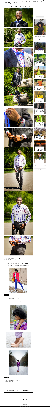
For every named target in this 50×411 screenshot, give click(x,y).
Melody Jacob (11, 2)
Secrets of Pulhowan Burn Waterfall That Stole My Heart (40, 137)
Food (44, 1)
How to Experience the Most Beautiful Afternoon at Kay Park (40, 64)
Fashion (34, 1)
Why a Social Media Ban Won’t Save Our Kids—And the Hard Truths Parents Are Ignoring (40, 100)
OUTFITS (9, 259)
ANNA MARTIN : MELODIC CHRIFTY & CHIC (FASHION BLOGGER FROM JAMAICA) (18, 264)
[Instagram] (39, 39)
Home (19, 1)
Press (27, 1)
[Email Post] (19, 258)
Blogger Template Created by (25, 406)
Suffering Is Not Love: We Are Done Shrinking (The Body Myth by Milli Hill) (40, 51)
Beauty (38, 1)
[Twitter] (40, 39)
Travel (41, 1)
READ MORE (6, 377)
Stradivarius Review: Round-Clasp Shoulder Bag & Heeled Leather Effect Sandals (40, 124)
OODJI (7, 259)
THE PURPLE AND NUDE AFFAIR (18, 303)
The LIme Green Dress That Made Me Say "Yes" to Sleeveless (40, 76)
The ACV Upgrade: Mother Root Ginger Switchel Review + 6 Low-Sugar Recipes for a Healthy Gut (40, 149)
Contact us (30, 1)
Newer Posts (7, 384)
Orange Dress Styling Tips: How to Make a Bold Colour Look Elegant (40, 88)
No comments (16, 258)
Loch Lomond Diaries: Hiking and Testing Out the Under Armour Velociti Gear (40, 161)
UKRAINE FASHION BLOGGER (13, 259)
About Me (23, 1)
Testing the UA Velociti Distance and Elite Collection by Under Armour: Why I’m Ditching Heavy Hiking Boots (40, 111)
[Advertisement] (23, 395)
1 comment (16, 298)
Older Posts (29, 384)
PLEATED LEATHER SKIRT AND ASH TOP (18, 6)
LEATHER (5, 259)
